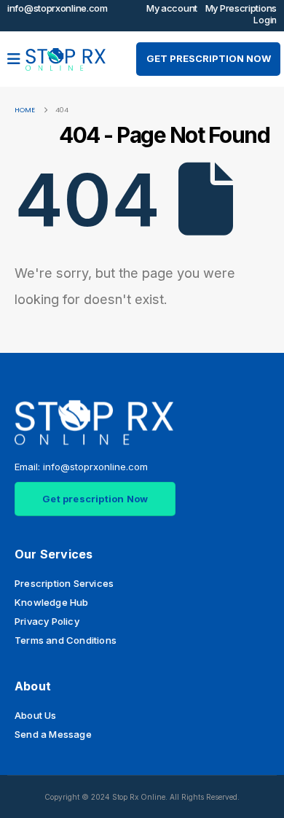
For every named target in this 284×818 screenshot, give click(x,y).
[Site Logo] (65, 59)
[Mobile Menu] (14, 59)
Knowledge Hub (52, 602)
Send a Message (53, 734)
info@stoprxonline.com (57, 8)
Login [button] (265, 20)
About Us (36, 715)
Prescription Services (64, 583)
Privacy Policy (47, 621)
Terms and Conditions (66, 640)
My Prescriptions (241, 8)
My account (171, 8)
